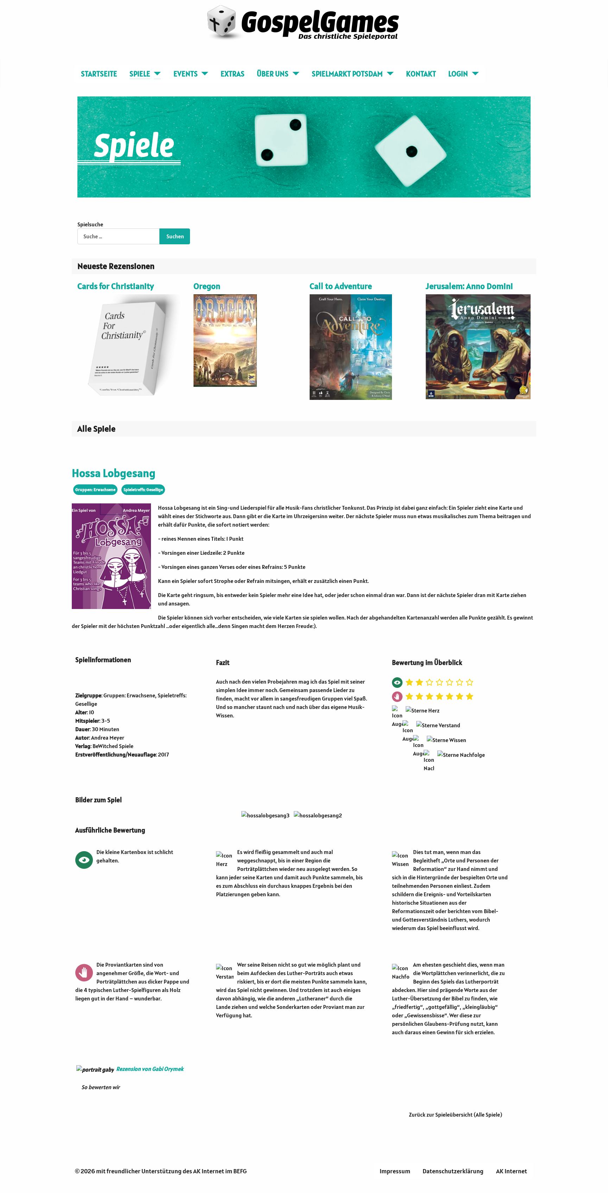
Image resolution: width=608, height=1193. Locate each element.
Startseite (99, 74)
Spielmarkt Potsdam (347, 74)
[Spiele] (155, 74)
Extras (233, 74)
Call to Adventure (341, 286)
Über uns (273, 74)
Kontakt (421, 74)
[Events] (203, 74)
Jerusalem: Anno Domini (469, 286)
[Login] (473, 74)
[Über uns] (294, 74)
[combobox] (118, 236)
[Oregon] (225, 339)
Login (458, 74)
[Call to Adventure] (351, 346)
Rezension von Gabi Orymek (149, 1068)
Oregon (207, 286)
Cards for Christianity (115, 286)
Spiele (139, 74)
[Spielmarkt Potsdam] (388, 74)
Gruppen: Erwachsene (95, 489)
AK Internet (511, 1171)
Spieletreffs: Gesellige (143, 489)
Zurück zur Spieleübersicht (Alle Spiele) (455, 1114)
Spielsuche (90, 224)
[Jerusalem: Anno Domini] (478, 346)
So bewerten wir (100, 1087)
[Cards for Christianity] (129, 346)
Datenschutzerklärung (453, 1171)
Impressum (395, 1171)
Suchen (175, 236)
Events (185, 74)
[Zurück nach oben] (599, 1184)
